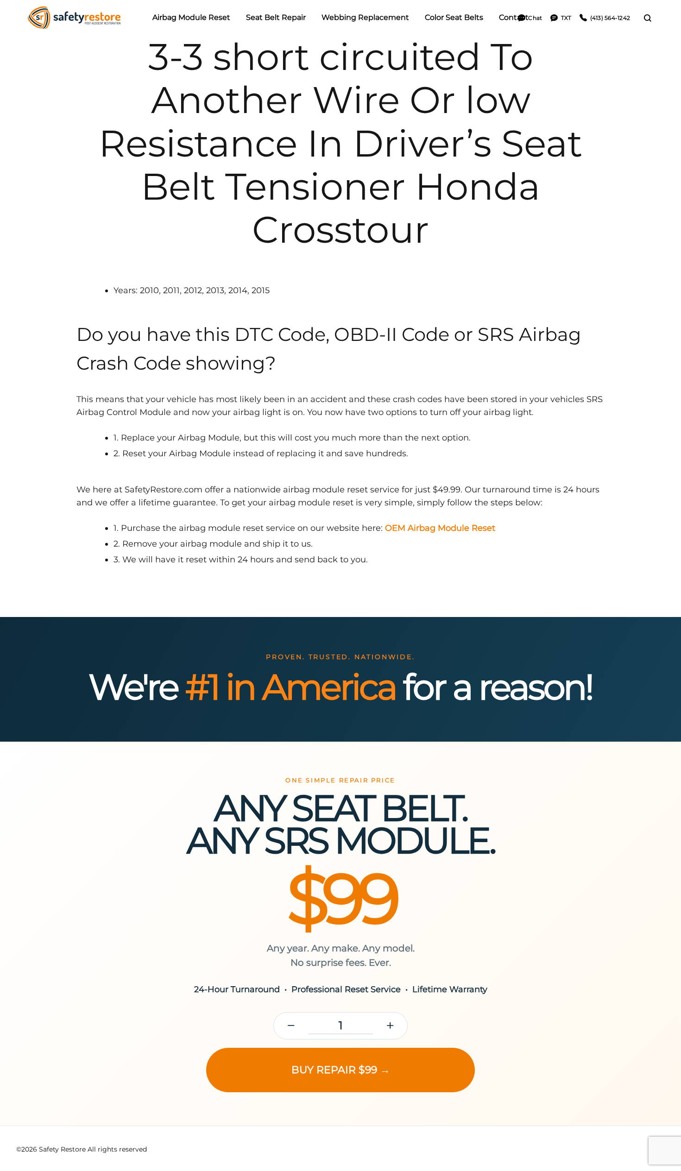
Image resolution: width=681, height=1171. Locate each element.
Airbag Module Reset (191, 17)
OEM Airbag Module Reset (440, 528)
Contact (514, 17)
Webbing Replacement (365, 17)
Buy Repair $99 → (340, 1070)
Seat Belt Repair (276, 17)
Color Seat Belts (454, 17)
